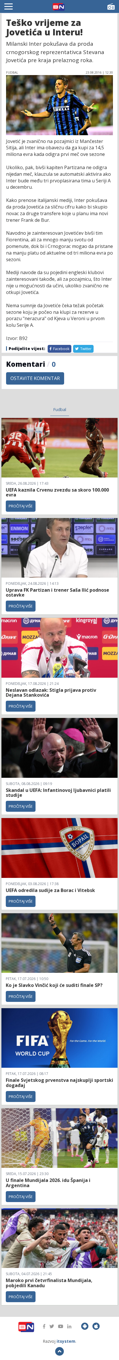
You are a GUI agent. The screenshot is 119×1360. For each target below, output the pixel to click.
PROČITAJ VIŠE (21, 506)
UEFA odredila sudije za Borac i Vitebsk (50, 890)
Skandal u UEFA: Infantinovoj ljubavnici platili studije (58, 793)
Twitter (85, 348)
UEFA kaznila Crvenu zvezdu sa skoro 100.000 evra (57, 492)
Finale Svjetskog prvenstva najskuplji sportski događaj (59, 1082)
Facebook (60, 348)
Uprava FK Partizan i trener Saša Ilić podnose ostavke (57, 592)
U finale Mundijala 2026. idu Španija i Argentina (48, 1183)
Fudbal (59, 409)
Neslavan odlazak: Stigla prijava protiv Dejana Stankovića (51, 692)
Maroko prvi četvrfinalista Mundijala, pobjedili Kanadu (49, 1283)
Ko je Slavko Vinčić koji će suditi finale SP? (55, 985)
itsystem (66, 1341)
